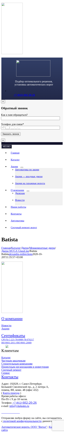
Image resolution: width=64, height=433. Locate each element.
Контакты (9, 377)
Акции (5, 328)
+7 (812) (24, 402)
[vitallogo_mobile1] (33, 75)
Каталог (6, 357)
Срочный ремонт (11, 369)
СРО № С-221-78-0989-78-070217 (17, 339)
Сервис (5, 373)
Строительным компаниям (16, 363)
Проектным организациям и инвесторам (25, 366)
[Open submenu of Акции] (21, 167)
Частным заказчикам (13, 360)
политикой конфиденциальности (22, 421)
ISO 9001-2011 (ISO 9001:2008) (16, 342)
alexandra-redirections (20, 254)
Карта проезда (11, 393)
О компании (12, 318)
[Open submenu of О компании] (28, 190)
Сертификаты (13, 335)
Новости (6, 325)
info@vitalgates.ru (19, 406)
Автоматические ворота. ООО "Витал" (24, 426)
